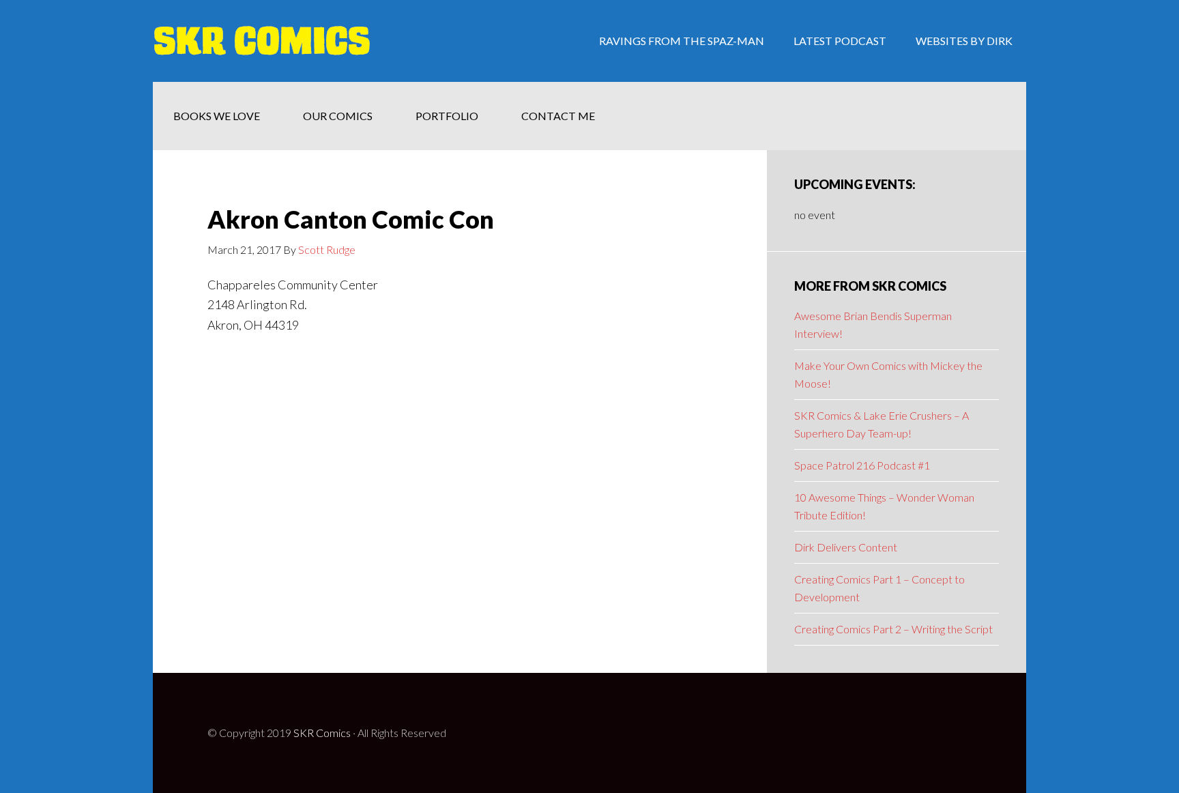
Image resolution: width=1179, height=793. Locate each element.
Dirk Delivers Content (845, 546)
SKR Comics (322, 732)
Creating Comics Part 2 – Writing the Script (893, 628)
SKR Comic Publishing (262, 41)
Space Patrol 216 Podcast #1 (862, 465)
